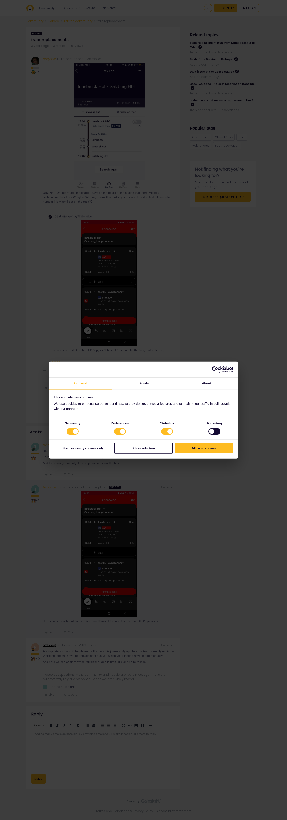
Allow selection (143, 448)
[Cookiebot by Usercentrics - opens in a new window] (215, 369)
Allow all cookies (204, 448)
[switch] (120, 431)
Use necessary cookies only (83, 448)
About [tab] (206, 383)
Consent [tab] (80, 383)
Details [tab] (143, 383)
